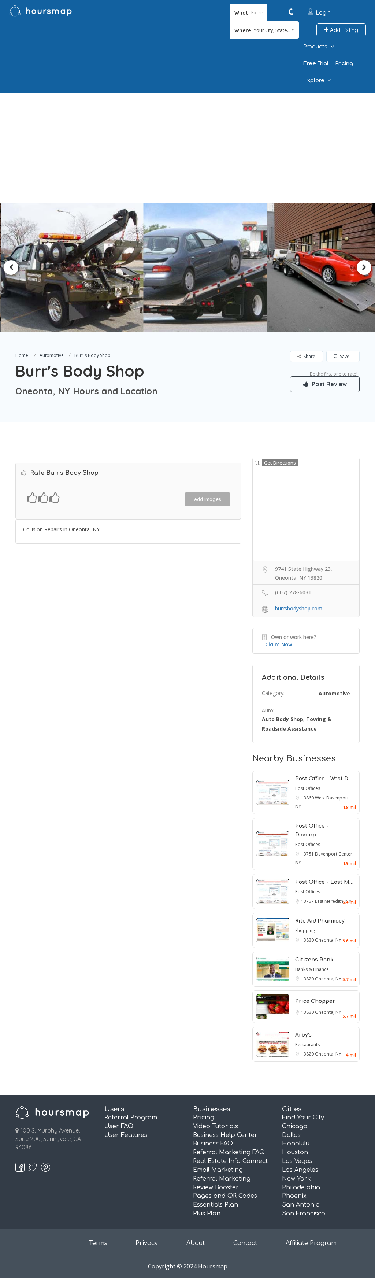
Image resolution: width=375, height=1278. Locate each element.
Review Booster (216, 1187)
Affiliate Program (311, 1243)
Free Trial (315, 63)
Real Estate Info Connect (230, 1161)
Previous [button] (11, 267)
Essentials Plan (215, 1204)
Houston (295, 1152)
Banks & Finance (312, 969)
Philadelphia (301, 1187)
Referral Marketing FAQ (229, 1152)
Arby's (303, 1035)
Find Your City (303, 1117)
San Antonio (301, 1204)
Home (21, 355)
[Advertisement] (187, 147)
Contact (245, 1243)
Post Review (328, 384)
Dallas (291, 1135)
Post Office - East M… (324, 882)
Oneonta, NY (328, 940)
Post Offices (307, 788)
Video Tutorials (215, 1126)
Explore (313, 80)
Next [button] (364, 267)
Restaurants (307, 1044)
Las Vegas (297, 1161)
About (195, 1243)
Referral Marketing (221, 1178)
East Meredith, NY (333, 901)
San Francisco (303, 1213)
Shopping (305, 930)
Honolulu (295, 1143)
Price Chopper (315, 1001)
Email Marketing (218, 1170)
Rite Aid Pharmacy (320, 921)
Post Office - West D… (323, 779)
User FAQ (118, 1126)
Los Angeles (300, 1170)
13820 (308, 940)
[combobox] (264, 30)
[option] (72, 267)
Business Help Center (225, 1135)
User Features (125, 1135)
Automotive (52, 355)
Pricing (344, 63)
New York (296, 1178)
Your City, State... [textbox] (272, 30)
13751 (308, 854)
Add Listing (343, 29)
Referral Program (130, 1117)
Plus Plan (206, 1213)
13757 (308, 901)
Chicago (294, 1126)
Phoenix (294, 1196)
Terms (98, 1243)
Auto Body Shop (282, 719)
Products (315, 47)
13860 (308, 798)
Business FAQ (213, 1143)
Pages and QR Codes (225, 1196)
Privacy (146, 1243)
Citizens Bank (314, 960)
